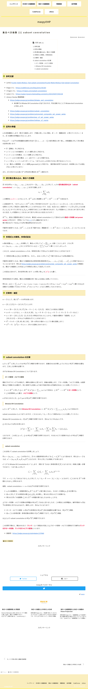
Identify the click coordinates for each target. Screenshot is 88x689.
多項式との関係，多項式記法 (43, 55)
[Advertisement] (44, 340)
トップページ (30, 683)
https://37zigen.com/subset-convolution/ (32, 91)
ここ (30, 220)
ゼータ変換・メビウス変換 (44, 63)
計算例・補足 (38, 58)
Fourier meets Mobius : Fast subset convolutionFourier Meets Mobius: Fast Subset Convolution (45, 83)
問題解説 (62, 683)
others (84, 683)
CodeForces (76, 683)
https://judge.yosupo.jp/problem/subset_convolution (29, 111)
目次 (36, 42)
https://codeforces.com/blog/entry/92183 (31, 88)
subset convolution (42, 69)
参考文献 (37, 46)
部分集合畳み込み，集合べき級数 (44, 52)
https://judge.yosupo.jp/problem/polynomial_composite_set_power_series (38, 114)
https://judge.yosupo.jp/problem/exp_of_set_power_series (32, 117)
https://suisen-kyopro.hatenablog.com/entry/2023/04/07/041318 (39, 94)
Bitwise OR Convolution (43, 66)
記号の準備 (37, 49)
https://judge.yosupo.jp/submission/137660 (28, 533)
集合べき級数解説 (8, 541)
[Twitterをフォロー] (44, 588)
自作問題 (69, 683)
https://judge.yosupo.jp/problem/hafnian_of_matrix (29, 120)
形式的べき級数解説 (41, 683)
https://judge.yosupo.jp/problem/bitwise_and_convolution (31, 100)
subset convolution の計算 (42, 60)
